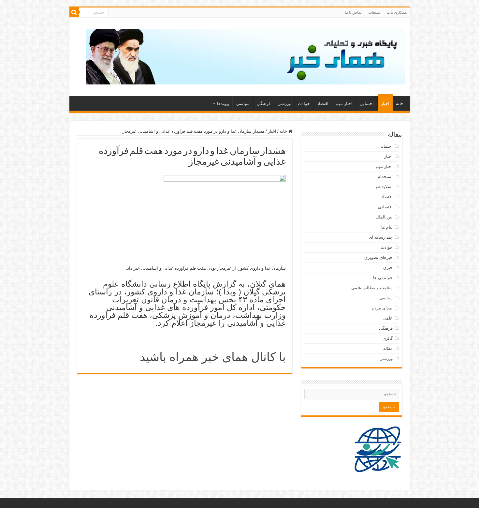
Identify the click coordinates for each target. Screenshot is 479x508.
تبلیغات (374, 12)
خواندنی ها (383, 277)
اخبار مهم (344, 103)
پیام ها (387, 227)
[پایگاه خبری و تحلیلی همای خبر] (245, 55)
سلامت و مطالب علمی (372, 287)
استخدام (385, 176)
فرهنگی (263, 103)
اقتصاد (322, 103)
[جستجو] (74, 12)
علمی (388, 318)
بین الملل (384, 217)
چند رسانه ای (381, 237)
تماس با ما (353, 12)
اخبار (385, 103)
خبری (388, 267)
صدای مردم (382, 308)
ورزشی (284, 103)
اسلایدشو (384, 186)
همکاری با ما (396, 12)
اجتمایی (367, 103)
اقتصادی (385, 206)
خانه (399, 103)
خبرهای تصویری (378, 257)
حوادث (304, 103)
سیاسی (243, 103)
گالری (388, 338)
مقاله (388, 348)
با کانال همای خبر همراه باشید (213, 357)
